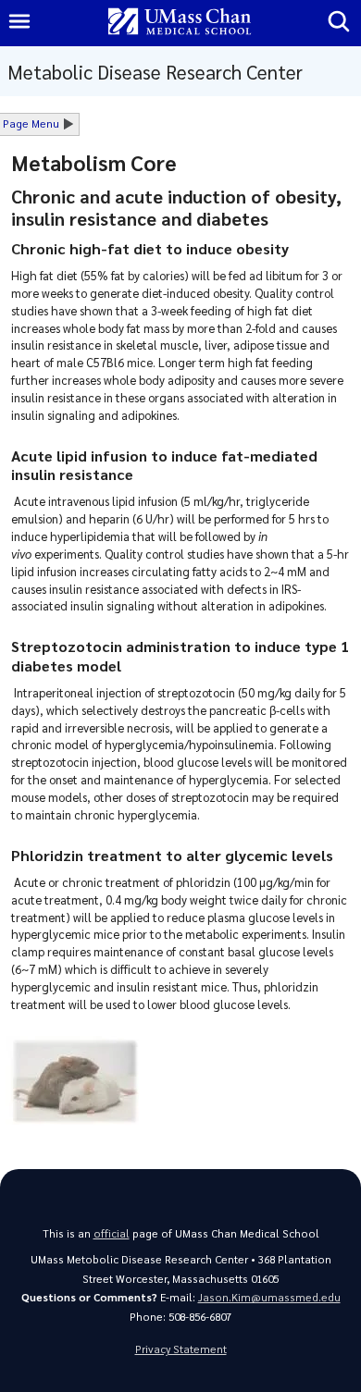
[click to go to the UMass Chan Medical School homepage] (179, 22)
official (111, 1233)
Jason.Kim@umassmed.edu (269, 1297)
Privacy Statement (181, 1349)
